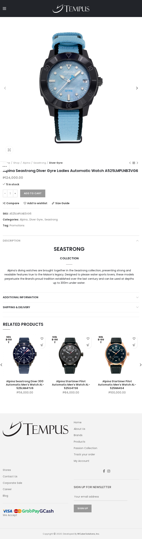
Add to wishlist (37, 203)
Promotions (17, 225)
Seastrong (39, 163)
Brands (78, 435)
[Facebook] (104, 471)
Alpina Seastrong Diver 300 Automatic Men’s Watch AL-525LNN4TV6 (25, 385)
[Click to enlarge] (9, 150)
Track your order (84, 454)
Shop (16, 163)
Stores (7, 470)
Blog (5, 496)
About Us (79, 429)
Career (7, 489)
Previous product (130, 163)
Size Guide (62, 203)
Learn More (42, 345)
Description (11, 240)
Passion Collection (85, 448)
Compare (12, 203)
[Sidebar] (4, 166)
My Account (81, 461)
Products (79, 441)
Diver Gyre (55, 163)
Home (78, 422)
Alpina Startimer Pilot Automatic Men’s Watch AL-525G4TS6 (71, 385)
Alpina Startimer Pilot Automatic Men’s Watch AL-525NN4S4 (117, 385)
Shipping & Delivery (16, 307)
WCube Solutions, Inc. (88, 533)
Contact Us (10, 476)
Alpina (26, 163)
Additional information (20, 297)
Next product (137, 163)
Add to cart (33, 193)
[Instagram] (108, 471)
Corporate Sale (12, 483)
